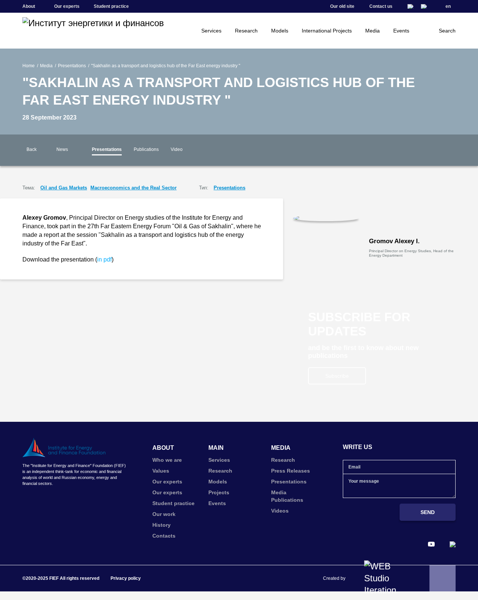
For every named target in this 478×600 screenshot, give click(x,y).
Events (401, 31)
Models (279, 31)
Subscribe (337, 376)
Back (32, 149)
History (161, 525)
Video (177, 149)
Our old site (342, 6)
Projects (218, 492)
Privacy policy (126, 578)
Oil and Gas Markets (63, 188)
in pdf (104, 259)
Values (160, 471)
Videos (280, 511)
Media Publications (287, 496)
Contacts (164, 536)
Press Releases (290, 471)
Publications (146, 149)
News (62, 149)
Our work (164, 514)
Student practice (111, 6)
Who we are (167, 460)
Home (28, 65)
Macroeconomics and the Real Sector (133, 188)
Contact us (380, 6)
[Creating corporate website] (383, 578)
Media (372, 31)
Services (211, 31)
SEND (427, 512)
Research (246, 31)
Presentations (72, 65)
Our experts (67, 6)
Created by (334, 578)
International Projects (327, 31)
